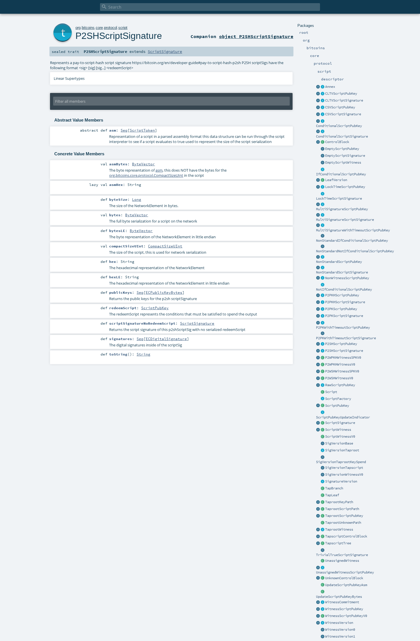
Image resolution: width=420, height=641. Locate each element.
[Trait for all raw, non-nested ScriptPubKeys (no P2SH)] (322, 385)
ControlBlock (337, 142)
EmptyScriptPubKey (342, 149)
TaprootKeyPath (339, 502)
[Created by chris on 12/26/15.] (322, 406)
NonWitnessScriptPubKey (347, 278)
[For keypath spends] (322, 457)
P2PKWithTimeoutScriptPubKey (343, 328)
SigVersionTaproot (342, 450)
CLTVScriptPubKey (341, 94)
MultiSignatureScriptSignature (345, 220)
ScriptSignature (340, 423)
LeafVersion (336, 180)
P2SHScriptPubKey (341, 344)
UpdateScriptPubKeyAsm (346, 585)
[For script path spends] (322, 468)
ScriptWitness (338, 430)
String (143, 354)
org (78, 27)
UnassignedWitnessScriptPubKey (345, 572)
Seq (124, 130)
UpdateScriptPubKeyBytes (339, 597)
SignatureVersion (341, 481)
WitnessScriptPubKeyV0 (346, 616)
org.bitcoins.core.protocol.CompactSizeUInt (146, 175)
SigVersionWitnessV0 (344, 475)
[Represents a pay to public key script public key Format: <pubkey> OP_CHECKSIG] (322, 309)
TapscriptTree (338, 543)
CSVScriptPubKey (340, 107)
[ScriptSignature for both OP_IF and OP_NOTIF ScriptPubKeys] (322, 132)
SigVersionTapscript (344, 468)
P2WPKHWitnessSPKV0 (343, 358)
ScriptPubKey (337, 406)
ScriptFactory (338, 399)
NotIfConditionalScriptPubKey (344, 289)
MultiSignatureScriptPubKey (342, 209)
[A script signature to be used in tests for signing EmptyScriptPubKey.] (322, 550)
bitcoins (88, 27)
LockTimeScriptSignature (339, 199)
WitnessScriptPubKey (344, 609)
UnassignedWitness (342, 561)
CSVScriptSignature (343, 114)
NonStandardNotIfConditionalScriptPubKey (355, 251)
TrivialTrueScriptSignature (342, 555)
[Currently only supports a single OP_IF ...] (322, 121)
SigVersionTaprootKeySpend (341, 462)
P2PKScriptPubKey (341, 309)
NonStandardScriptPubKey (339, 262)
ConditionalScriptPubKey (339, 126)
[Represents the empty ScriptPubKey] (322, 149)
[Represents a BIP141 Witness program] (322, 616)
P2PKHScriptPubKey (342, 295)
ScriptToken (142, 130)
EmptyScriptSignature (345, 156)
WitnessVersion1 (340, 636)
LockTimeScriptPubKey (345, 187)
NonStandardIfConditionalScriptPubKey (352, 241)
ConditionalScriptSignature (342, 136)
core (99, 27)
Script (331, 392)
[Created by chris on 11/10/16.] (322, 430)
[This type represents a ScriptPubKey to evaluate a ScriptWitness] (322, 609)
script (122, 27)
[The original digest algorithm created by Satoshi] (322, 443)
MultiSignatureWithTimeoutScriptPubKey (353, 230)
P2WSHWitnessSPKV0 (342, 371)
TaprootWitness (339, 529)
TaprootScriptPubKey (344, 516)
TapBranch (334, 488)
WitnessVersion (339, 623)
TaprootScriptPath (342, 509)
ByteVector (143, 164)
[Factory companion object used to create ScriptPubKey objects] (318, 406)
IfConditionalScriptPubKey (341, 174)
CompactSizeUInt (165, 246)
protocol (110, 27)
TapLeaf (332, 495)
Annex (330, 87)
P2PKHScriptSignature (345, 302)
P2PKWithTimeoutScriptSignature (346, 338)
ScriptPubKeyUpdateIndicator (343, 417)
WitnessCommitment (342, 602)
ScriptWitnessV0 (340, 436)
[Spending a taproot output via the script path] (322, 509)
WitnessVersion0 (340, 630)
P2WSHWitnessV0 (339, 378)
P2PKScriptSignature (344, 316)
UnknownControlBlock (344, 578)
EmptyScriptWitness (343, 162)
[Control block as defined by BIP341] (322, 142)
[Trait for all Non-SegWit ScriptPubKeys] (322, 278)
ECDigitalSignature (166, 338)
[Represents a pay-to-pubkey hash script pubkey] (322, 295)
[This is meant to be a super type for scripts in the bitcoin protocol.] (322, 392)
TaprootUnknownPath (343, 523)
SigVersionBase (339, 443)
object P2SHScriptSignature (256, 36)
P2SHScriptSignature (344, 351)
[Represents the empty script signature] (322, 156)
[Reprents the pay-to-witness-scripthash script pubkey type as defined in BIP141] (322, 371)
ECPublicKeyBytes (164, 292)
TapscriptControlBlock (346, 536)
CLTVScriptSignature (344, 100)
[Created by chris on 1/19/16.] (322, 412)
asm (159, 170)
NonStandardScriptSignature (342, 272)
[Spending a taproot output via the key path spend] (322, 502)
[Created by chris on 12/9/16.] (322, 399)
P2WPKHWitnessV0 (340, 364)
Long (136, 199)
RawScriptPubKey (340, 385)
